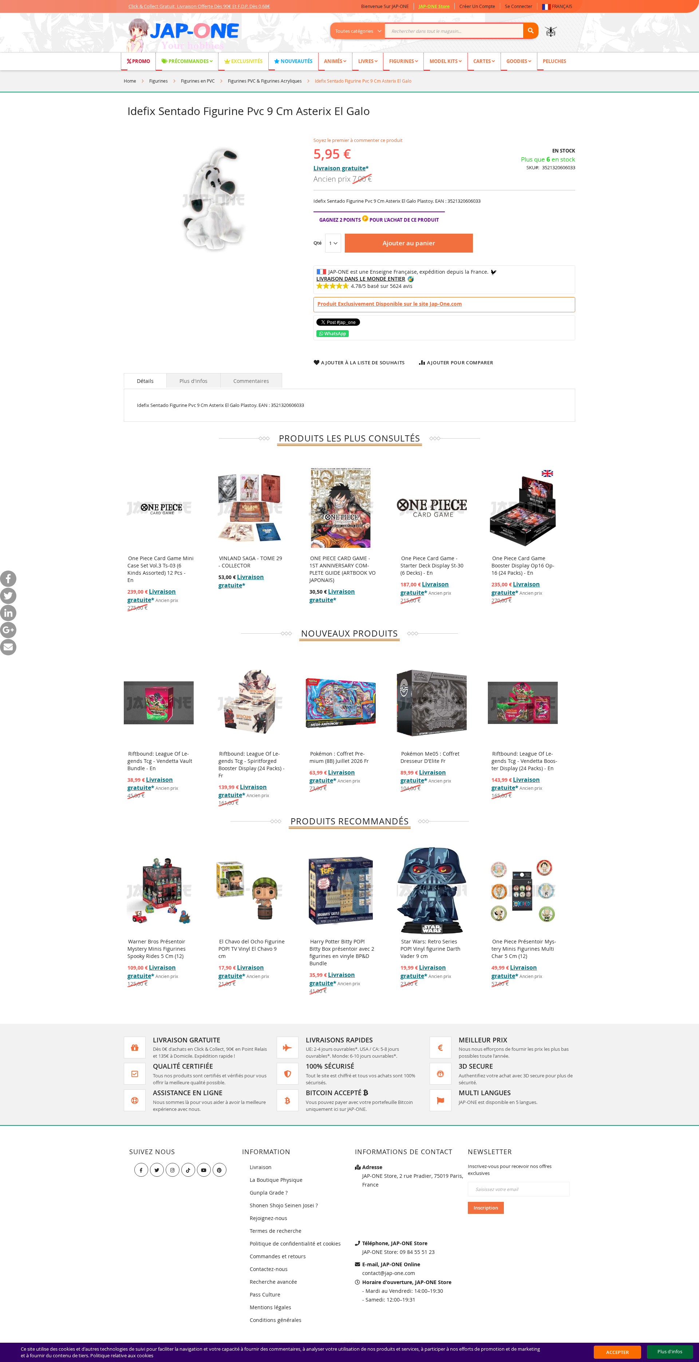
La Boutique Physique (276, 1179)
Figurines (158, 81)
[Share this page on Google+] (8, 630)
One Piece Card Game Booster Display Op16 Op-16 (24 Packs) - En (522, 565)
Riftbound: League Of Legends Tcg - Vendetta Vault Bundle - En (159, 761)
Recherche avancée (273, 1281)
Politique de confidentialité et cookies (295, 1243)
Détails (145, 380)
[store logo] (182, 36)
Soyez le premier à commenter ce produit (358, 140)
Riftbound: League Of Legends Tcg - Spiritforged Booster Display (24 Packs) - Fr (251, 764)
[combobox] (438, 31)
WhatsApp (334, 333)
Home (130, 81)
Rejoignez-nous (268, 1218)
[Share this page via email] (8, 647)
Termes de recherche (275, 1230)
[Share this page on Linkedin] (8, 613)
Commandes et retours (278, 1256)
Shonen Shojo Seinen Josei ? (284, 1205)
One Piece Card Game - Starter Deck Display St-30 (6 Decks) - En (431, 565)
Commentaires (251, 380)
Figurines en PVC (198, 81)
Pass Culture (265, 1294)
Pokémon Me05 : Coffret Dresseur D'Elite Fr (429, 757)
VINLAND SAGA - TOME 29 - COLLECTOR (250, 562)
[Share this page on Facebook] (8, 578)
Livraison (261, 1167)
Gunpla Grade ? (269, 1192)
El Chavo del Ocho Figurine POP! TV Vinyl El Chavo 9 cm (251, 948)
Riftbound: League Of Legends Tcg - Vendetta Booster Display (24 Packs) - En (524, 761)
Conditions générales (275, 1320)
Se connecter (518, 6)
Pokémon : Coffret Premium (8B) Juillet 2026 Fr (339, 757)
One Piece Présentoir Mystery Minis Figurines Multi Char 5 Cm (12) (523, 948)
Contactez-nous (269, 1269)
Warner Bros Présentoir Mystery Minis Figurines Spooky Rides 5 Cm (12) (156, 948)
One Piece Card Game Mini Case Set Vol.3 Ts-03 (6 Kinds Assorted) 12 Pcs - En (160, 569)
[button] (558, 6)
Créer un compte (477, 6)
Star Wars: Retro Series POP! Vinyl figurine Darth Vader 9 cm (430, 948)
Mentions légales (270, 1307)
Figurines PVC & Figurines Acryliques (265, 81)
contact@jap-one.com (388, 1273)
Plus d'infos (193, 380)
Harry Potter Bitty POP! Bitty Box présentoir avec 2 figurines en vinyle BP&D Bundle (341, 952)
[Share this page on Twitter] (8, 595)
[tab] (145, 380)
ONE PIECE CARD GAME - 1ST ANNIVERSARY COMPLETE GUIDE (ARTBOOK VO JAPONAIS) (342, 569)
